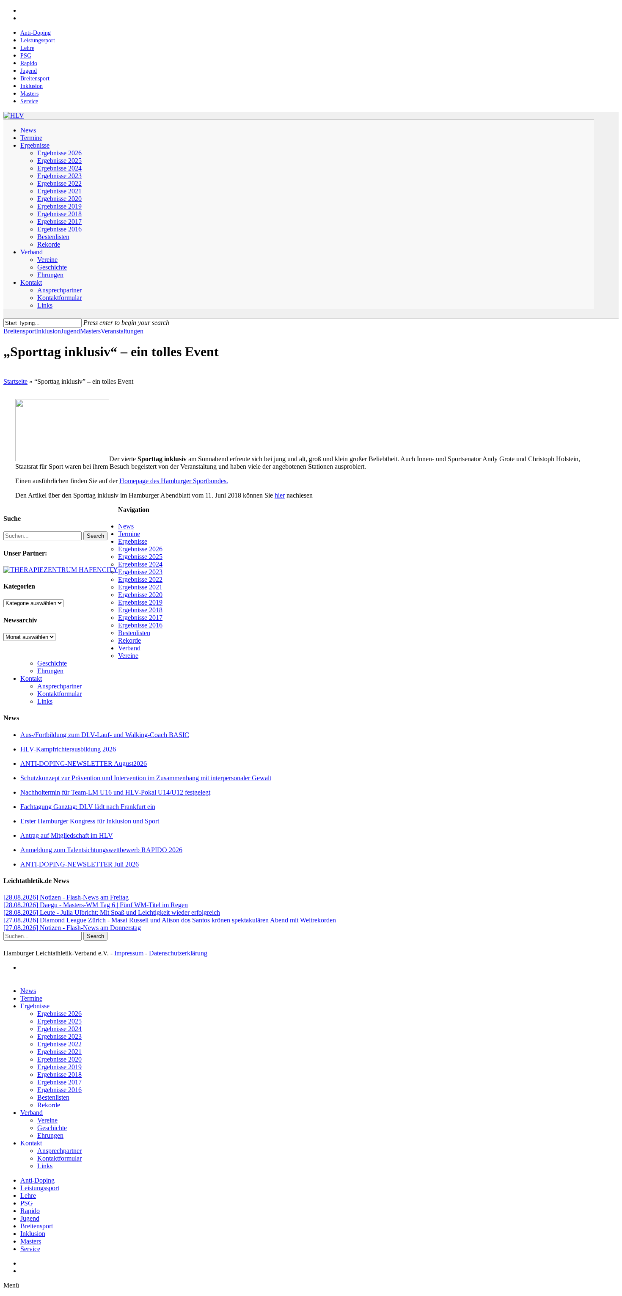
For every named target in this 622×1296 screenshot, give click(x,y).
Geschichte (52, 663)
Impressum (128, 953)
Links (44, 701)
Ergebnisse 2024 (140, 564)
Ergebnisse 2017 (140, 617)
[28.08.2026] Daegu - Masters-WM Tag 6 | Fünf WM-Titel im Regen (95, 904)
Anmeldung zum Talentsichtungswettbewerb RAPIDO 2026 (101, 849)
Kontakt (31, 678)
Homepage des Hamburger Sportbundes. (173, 480)
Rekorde (129, 640)
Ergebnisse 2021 (140, 587)
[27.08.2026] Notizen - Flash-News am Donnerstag (72, 927)
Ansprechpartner (59, 686)
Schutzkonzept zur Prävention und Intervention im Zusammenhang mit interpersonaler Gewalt (145, 777)
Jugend (70, 331)
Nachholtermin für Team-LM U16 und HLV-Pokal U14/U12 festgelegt (115, 792)
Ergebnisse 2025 (140, 556)
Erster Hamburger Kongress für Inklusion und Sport (89, 821)
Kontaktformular (59, 693)
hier (280, 495)
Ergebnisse (132, 541)
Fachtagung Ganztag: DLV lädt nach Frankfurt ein (87, 806)
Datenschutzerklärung (178, 953)
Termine (129, 533)
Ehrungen (50, 670)
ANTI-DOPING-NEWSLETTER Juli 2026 (79, 864)
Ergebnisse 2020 (140, 594)
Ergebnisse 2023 (140, 571)
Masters (90, 331)
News (126, 526)
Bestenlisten (134, 632)
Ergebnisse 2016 (140, 625)
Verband (129, 648)
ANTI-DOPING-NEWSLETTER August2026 (83, 763)
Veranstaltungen (122, 331)
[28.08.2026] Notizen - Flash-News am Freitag (66, 897)
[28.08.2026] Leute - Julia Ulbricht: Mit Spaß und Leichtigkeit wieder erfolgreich (111, 912)
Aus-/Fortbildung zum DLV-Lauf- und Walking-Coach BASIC (104, 734)
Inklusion (48, 331)
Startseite (15, 381)
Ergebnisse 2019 (140, 602)
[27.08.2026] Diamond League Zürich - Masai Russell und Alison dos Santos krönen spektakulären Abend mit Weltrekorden (169, 920)
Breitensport (19, 331)
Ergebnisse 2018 (140, 610)
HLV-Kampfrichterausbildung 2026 (68, 749)
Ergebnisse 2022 (140, 579)
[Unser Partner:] (60, 569)
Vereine (128, 655)
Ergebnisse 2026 (140, 549)
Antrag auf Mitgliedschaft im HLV (66, 835)
